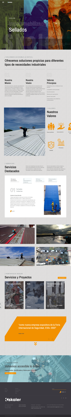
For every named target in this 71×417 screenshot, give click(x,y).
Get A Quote (67, 2)
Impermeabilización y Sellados (13, 285)
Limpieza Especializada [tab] (14, 179)
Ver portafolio (62, 278)
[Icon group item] (61, 398)
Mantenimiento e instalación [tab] (27, 181)
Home (6, 388)
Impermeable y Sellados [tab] (52, 179)
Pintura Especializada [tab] (39, 179)
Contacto (17, 391)
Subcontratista (17, 390)
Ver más (12, 211)
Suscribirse (62, 392)
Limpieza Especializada (52, 285)
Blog (16, 393)
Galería (6, 391)
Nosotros (6, 390)
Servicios (16, 388)
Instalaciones (31, 284)
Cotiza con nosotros (10, 373)
